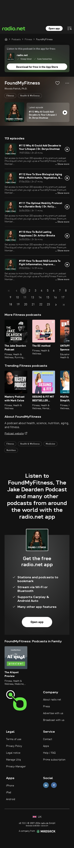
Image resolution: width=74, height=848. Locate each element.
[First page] (9, 291)
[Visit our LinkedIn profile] (45, 785)
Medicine (50, 444)
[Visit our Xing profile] (53, 785)
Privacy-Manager (16, 766)
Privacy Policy (14, 746)
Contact (47, 739)
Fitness (10, 96)
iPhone (10, 785)
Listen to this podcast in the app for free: (31, 49)
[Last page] (64, 305)
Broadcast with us (53, 720)
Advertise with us (53, 713)
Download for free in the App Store (37, 67)
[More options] (67, 83)
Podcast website (14, 433)
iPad (8, 792)
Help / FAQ (49, 753)
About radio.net (52, 699)
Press (46, 706)
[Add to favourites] (57, 83)
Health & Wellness (30, 96)
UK (39, 817)
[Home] (6, 39)
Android (10, 799)
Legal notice (13, 753)
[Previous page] (16, 291)
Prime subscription (54, 759)
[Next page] (56, 305)
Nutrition (11, 450)
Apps (46, 746)
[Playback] (65, 112)
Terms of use (13, 739)
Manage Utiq (13, 759)
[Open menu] (69, 28)
